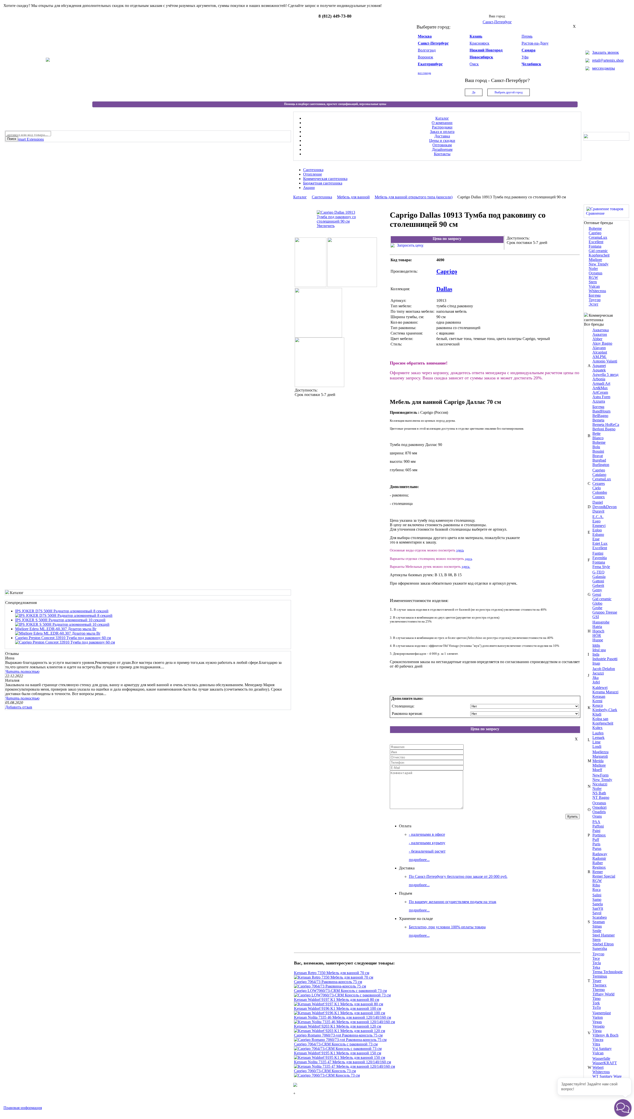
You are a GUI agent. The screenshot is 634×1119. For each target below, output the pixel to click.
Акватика (600, 330)
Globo (597, 603)
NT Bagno (600, 797)
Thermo (598, 990)
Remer (597, 872)
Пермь (527, 36)
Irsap (596, 663)
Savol (596, 913)
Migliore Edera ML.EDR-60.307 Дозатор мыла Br (55, 629)
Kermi (597, 701)
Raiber (597, 863)
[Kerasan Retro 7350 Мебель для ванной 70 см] (333, 977)
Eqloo (597, 530)
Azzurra (598, 401)
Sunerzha (599, 948)
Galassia (599, 576)
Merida (598, 761)
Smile (596, 931)
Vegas (597, 1022)
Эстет (593, 304)
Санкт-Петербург (433, 43)
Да (473, 92)
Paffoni (598, 826)
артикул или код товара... (27, 135)
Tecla (596, 963)
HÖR (596, 635)
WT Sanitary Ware (607, 1076)
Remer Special (603, 876)
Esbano (598, 534)
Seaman (598, 922)
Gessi (596, 594)
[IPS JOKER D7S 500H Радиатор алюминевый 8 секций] (63, 615)
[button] (623, 1108)
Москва (425, 36)
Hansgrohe (600, 622)
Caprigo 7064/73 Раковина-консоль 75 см (328, 982)
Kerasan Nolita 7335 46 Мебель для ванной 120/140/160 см (342, 1017)
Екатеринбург (430, 64)
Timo (596, 998)
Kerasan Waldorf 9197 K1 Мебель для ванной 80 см (336, 999)
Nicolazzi (599, 784)
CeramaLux (598, 237)
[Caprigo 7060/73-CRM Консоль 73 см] (327, 1075)
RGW (593, 277)
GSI (595, 617)
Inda (595, 654)
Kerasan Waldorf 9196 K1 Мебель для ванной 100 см (337, 1008)
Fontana (595, 246)
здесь (460, 550)
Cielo (596, 488)
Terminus (599, 976)
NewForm (600, 775)
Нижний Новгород (486, 50)
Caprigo (595, 233)
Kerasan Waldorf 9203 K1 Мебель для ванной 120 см (337, 1026)
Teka (596, 967)
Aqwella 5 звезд (605, 374)
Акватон (599, 334)
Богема (595, 295)
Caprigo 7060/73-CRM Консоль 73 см (325, 1071)
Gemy (597, 590)
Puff (595, 839)
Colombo (599, 492)
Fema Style (601, 567)
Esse (596, 539)
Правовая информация (22, 1108)
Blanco (598, 438)
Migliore (595, 260)
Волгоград (427, 50)
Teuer (596, 981)
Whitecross (597, 291)
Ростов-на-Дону (535, 43)
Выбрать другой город (509, 92)
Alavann (599, 348)
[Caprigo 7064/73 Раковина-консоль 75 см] (330, 986)
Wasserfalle (601, 1058)
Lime (596, 742)
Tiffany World (603, 994)
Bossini (598, 451)
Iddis (596, 645)
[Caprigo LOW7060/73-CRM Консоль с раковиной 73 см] (342, 995)
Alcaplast (599, 352)
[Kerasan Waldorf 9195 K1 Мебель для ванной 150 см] (339, 1057)
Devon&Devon (604, 507)
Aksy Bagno (602, 343)
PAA (596, 822)
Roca (596, 889)
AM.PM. (599, 357)
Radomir (599, 858)
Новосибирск (481, 57)
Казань (476, 36)
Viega (597, 1031)
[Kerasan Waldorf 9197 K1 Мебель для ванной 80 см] (338, 1004)
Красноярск (479, 43)
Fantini (597, 553)
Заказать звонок (605, 52)
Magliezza (600, 752)
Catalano (599, 474)
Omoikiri (599, 807)
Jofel (596, 682)
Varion (597, 1017)
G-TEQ (598, 572)
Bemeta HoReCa (605, 424)
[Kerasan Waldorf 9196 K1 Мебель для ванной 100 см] (339, 1013)
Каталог (300, 197)
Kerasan (598, 696)
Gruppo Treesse (604, 612)
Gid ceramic (598, 251)
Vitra (596, 1044)
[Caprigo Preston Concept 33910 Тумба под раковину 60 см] (65, 642)
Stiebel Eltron (603, 944)
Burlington (600, 465)
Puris (596, 844)
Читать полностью (22, 671)
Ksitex (597, 728)
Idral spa (599, 650)
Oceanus (595, 273)
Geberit (598, 585)
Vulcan (594, 286)
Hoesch (598, 631)
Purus (596, 848)
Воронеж (425, 57)
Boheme (595, 228)
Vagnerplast (601, 1013)
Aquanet (599, 366)
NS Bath (599, 793)
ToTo (596, 1007)
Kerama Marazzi (605, 692)
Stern (593, 282)
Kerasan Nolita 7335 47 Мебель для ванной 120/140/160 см (342, 1062)
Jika (595, 678)
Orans (597, 816)
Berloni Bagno (603, 429)
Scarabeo (599, 917)
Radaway (599, 854)
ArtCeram (600, 392)
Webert (598, 1067)
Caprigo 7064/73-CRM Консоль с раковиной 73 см (336, 1044)
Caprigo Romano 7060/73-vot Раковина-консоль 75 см (338, 1035)
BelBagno (600, 416)
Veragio (598, 1026)
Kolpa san (600, 719)
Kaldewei (600, 687)
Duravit (598, 511)
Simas (597, 926)
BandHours (601, 411)
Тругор (595, 300)
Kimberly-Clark (604, 710)
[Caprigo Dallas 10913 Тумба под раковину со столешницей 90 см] (319, 386)
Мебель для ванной (353, 197)
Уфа (525, 57)
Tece (596, 958)
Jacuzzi (598, 673)
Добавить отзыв (18, 707)
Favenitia (599, 558)
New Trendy (598, 264)
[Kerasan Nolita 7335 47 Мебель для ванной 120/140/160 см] (344, 1066)
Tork (596, 1003)
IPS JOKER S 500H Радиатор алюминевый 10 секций (60, 620)
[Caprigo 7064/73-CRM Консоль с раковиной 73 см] (338, 1048)
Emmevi (599, 525)
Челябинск (531, 64)
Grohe (597, 608)
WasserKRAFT (604, 1063)
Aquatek (599, 370)
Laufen (598, 733)
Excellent (596, 242)
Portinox (599, 835)
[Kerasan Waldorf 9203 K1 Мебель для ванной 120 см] (339, 1031)
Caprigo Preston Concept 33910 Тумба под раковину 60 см (63, 638)
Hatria (597, 627)
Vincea (597, 1040)
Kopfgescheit (599, 255)
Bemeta (598, 420)
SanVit (597, 908)
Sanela (597, 904)
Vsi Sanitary (602, 1048)
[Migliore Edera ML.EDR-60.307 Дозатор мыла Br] (57, 633)
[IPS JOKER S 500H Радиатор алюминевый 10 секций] (62, 624)
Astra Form (601, 397)
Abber (597, 339)
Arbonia (598, 379)
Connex (598, 497)
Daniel (597, 502)
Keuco (597, 705)
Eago (596, 521)
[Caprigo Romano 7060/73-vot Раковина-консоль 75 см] (340, 1040)
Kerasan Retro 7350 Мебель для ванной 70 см (331, 973)
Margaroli (600, 756)
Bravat (597, 456)
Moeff (597, 770)
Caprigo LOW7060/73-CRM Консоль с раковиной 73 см (340, 991)
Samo (596, 899)
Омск (474, 64)
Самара (528, 50)
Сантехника (322, 197)
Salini (596, 895)
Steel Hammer (603, 935)
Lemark (598, 737)
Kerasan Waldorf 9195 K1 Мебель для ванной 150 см (337, 1053)
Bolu (596, 447)
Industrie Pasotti (604, 659)
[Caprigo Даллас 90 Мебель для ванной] (310, 286)
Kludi (596, 714)
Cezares (598, 483)
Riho (596, 885)
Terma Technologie (607, 972)
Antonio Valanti (604, 361)
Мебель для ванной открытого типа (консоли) (413, 197)
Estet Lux (600, 543)
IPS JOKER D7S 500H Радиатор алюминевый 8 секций (61, 611)
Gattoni (598, 581)
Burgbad (599, 460)
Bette (596, 433)
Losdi (596, 746)
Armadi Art (601, 383)
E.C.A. (598, 517)
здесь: (466, 567)
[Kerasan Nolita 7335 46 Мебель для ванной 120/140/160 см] (344, 1022)
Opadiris (599, 812)
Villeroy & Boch (605, 1035)
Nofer (593, 268)
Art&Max (600, 388)
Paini (596, 831)
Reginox (599, 867)
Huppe (597, 640)
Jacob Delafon (603, 669)
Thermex (599, 985)
